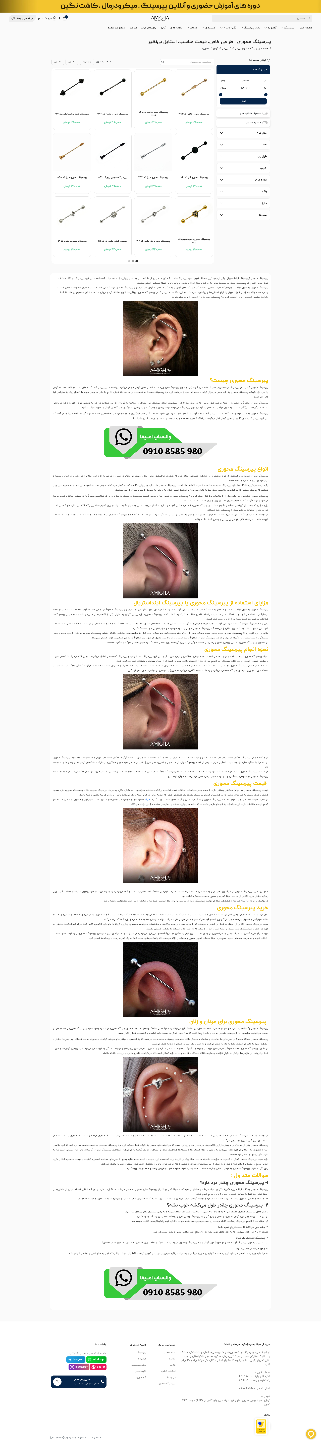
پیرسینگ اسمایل (167, 1383)
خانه (265, 48)
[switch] (265, 113)
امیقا (147, 799)
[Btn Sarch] (309, 18)
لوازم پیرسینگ (252, 28)
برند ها (263, 215)
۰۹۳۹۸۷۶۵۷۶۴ (82, 1380)
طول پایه (262, 156)
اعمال (243, 101)
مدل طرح (261, 133)
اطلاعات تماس (168, 1371)
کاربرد (263, 168)
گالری (163, 28)
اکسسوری (210, 28)
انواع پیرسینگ (239, 48)
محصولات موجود (252, 122)
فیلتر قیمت (260, 69)
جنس (263, 145)
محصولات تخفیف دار (250, 113)
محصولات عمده (117, 28)
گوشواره (272, 28)
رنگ (264, 191)
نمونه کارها (176, 28)
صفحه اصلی (305, 28)
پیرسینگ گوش (220, 48)
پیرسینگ (289, 28)
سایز (264, 203)
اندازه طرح (261, 180)
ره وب (67, 1437)
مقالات (133, 28)
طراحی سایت (94, 1437)
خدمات (194, 28)
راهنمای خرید (148, 28)
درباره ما (171, 1377)
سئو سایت (78, 1437)
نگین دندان (230, 28)
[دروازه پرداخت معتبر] (261, 1426)
